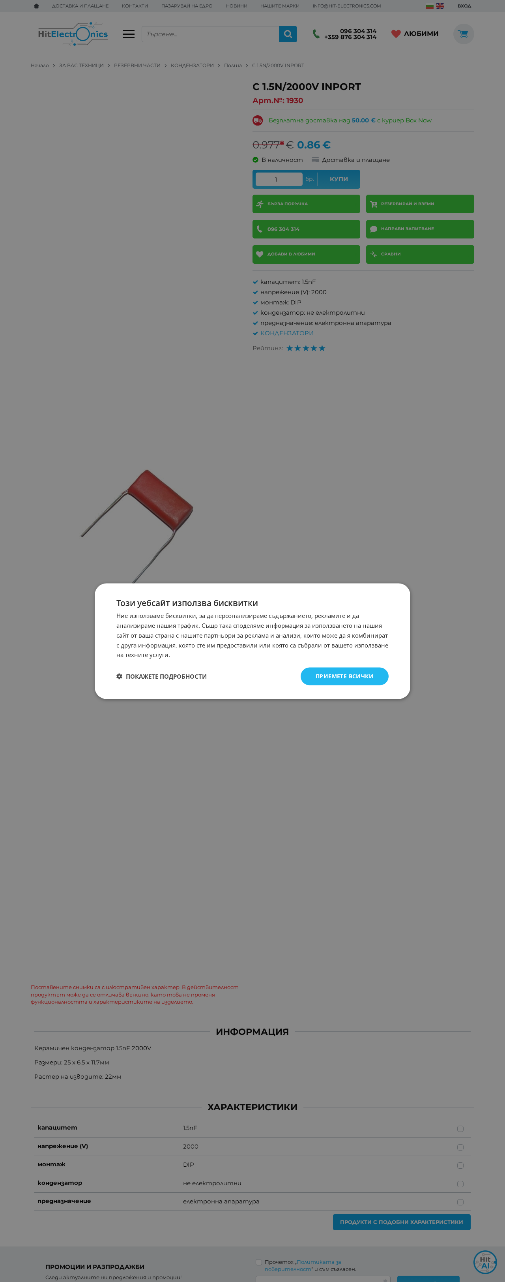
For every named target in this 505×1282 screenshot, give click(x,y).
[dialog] (252, 641)
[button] (161, 676)
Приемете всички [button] (345, 675)
